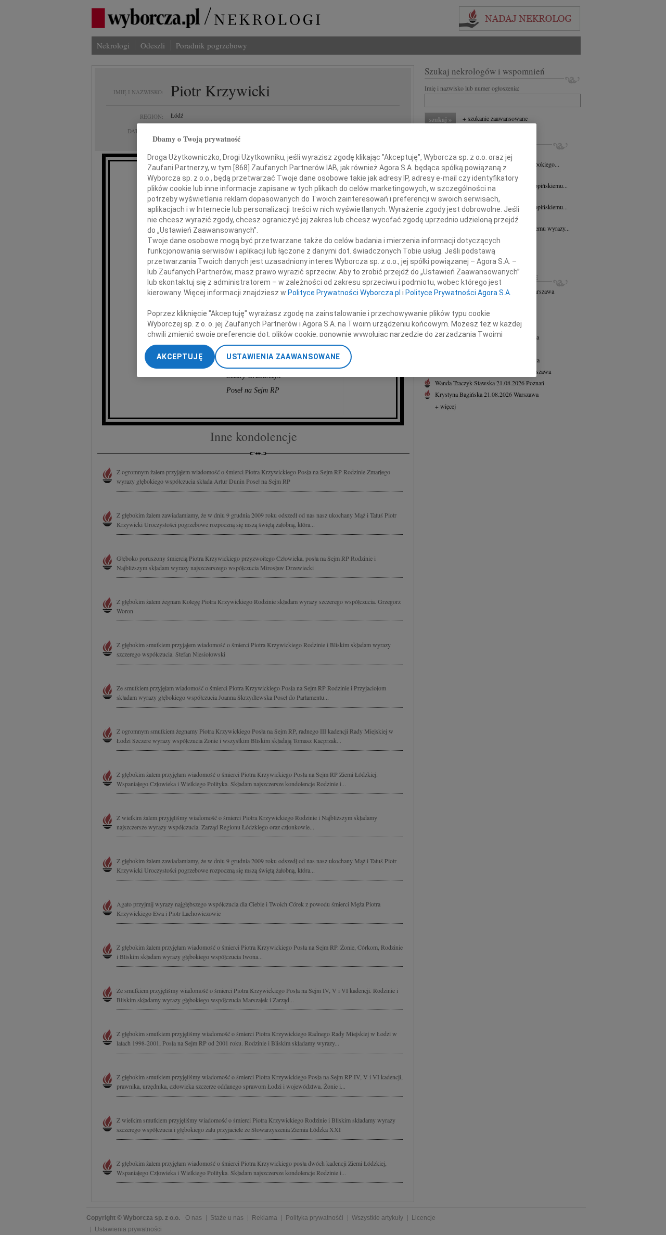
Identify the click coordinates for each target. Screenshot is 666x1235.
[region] (336, 250)
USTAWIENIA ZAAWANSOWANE (283, 356)
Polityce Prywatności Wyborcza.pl (344, 292)
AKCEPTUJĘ (179, 356)
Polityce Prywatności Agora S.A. (458, 292)
